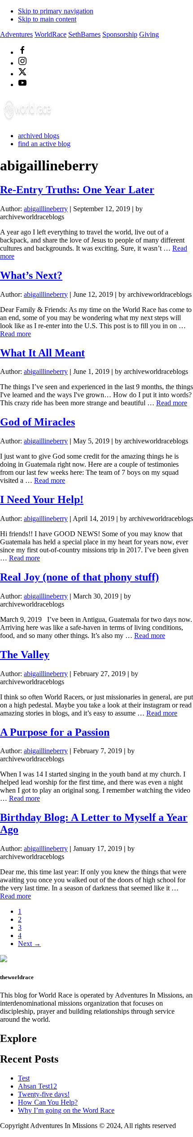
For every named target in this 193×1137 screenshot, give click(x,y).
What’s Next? (31, 275)
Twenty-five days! (44, 1094)
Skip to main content (47, 19)
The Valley (24, 654)
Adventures (16, 34)
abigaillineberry (46, 209)
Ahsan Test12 (37, 1086)
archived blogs (38, 135)
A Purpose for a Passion (55, 732)
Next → (29, 943)
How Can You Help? (48, 1102)
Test (24, 1078)
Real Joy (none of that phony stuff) (79, 577)
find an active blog (44, 144)
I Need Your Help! (41, 499)
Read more (15, 334)
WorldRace (50, 34)
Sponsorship (119, 34)
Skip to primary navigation (55, 11)
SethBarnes (84, 34)
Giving (149, 34)
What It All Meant (42, 353)
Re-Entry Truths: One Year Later (77, 189)
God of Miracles (37, 422)
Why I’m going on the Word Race (66, 1110)
